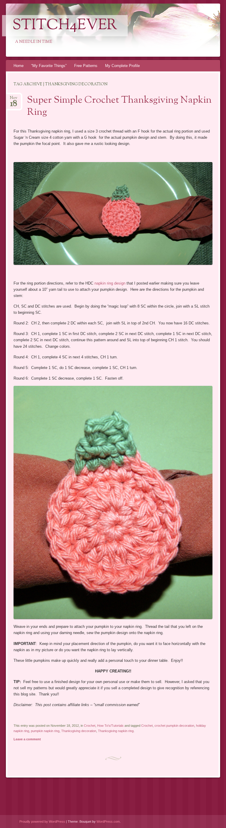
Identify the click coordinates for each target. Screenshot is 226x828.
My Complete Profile (122, 65)
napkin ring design (110, 283)
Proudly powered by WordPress (42, 821)
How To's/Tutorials (110, 725)
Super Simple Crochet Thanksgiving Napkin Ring (119, 106)
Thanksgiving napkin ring (116, 731)
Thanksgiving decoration (78, 731)
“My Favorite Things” (49, 65)
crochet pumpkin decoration (174, 725)
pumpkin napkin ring (45, 731)
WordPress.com (108, 821)
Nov (13, 99)
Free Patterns (85, 65)
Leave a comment (27, 739)
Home (19, 65)
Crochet (89, 725)
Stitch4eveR (64, 25)
